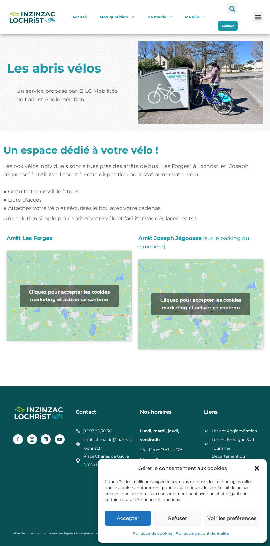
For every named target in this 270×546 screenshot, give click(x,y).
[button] (257, 468)
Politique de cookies (153, 533)
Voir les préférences (231, 518)
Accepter (128, 518)
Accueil (79, 17)
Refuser (177, 518)
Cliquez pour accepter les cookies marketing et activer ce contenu (69, 295)
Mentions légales (61, 533)
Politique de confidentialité (202, 533)
